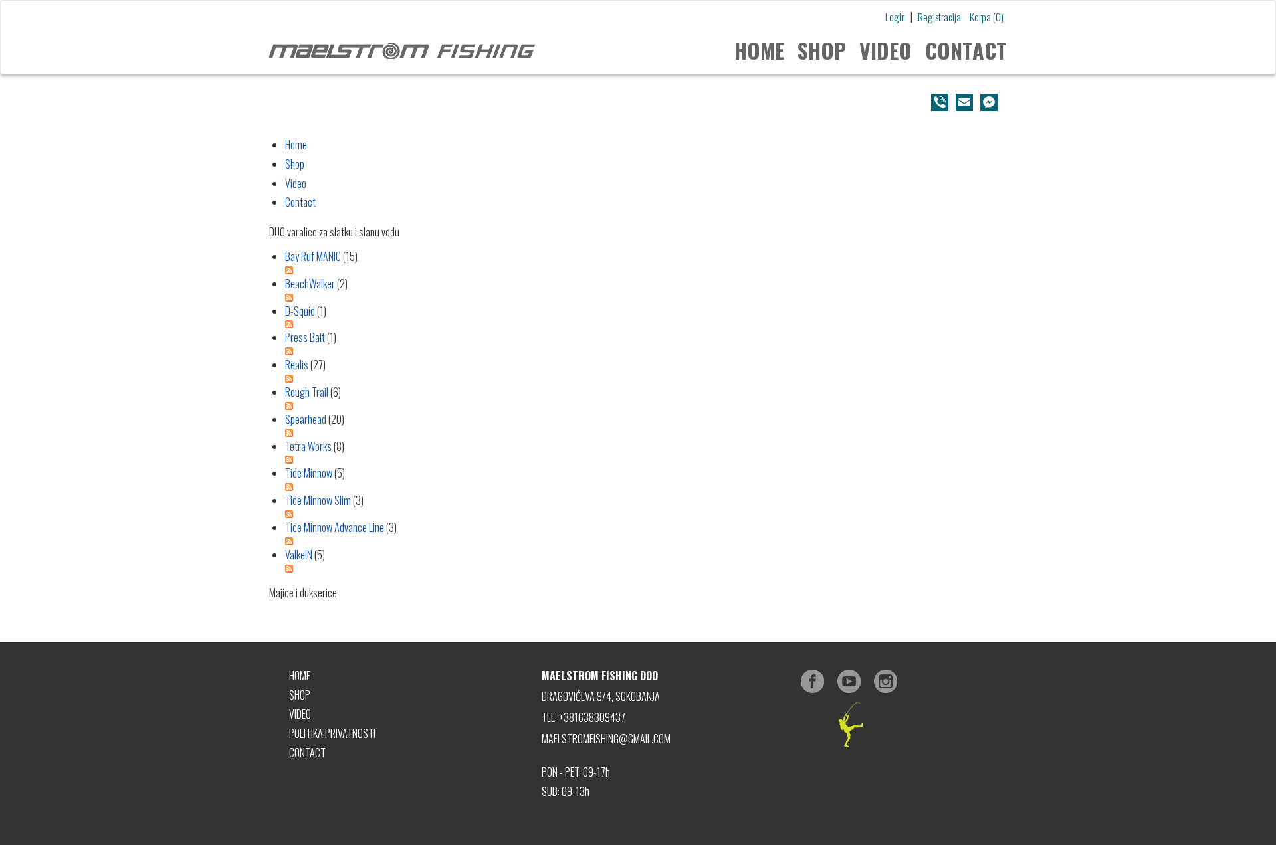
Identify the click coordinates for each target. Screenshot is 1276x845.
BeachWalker (310, 284)
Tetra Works (308, 446)
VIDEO (300, 714)
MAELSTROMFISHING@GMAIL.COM (606, 739)
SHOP (299, 695)
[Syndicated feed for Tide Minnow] (646, 487)
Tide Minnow (308, 473)
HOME (299, 676)
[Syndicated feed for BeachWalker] (646, 298)
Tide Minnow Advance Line (334, 527)
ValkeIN (298, 555)
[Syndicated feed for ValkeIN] (646, 569)
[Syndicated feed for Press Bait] (646, 351)
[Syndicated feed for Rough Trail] (646, 406)
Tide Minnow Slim (318, 500)
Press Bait (305, 337)
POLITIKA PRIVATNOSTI (332, 733)
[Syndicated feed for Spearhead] (646, 433)
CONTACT (307, 753)
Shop (822, 50)
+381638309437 (592, 717)
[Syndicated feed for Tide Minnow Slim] (646, 514)
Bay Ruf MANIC (313, 256)
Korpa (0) (987, 16)
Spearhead (305, 419)
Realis (296, 365)
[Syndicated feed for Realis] (646, 379)
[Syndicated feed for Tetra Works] (646, 460)
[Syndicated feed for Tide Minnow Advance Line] (646, 541)
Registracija (939, 16)
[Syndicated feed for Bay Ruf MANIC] (646, 270)
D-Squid (300, 311)
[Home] (402, 49)
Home (759, 50)
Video (885, 50)
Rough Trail (306, 392)
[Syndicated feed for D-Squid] (646, 324)
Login (895, 16)
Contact (966, 50)
